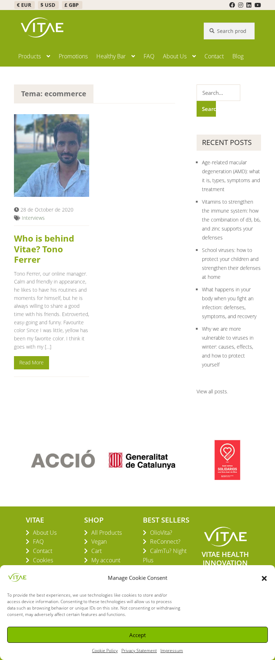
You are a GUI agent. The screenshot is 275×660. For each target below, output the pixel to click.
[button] (264, 577)
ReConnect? (165, 541)
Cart (96, 551)
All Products (106, 533)
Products (29, 56)
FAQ (149, 56)
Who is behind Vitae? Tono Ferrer (44, 248)
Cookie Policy (105, 650)
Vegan (99, 541)
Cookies (43, 560)
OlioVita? (161, 533)
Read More (31, 362)
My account (105, 560)
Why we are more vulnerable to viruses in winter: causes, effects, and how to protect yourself (228, 346)
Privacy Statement (139, 650)
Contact (214, 56)
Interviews (33, 217)
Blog (237, 56)
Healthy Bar (111, 56)
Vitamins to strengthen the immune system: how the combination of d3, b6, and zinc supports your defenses (231, 219)
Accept (137, 635)
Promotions (73, 56)
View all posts (212, 391)
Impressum (171, 650)
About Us (175, 56)
